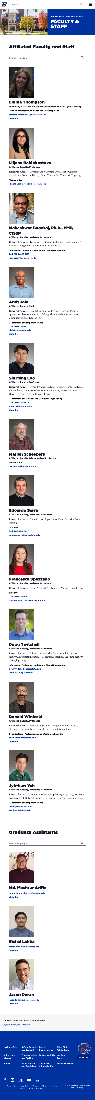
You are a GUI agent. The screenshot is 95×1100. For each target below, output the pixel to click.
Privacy (35, 1086)
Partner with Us (47, 1055)
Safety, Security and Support (29, 1048)
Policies (22, 1089)
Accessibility (24, 1086)
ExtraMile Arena (65, 1063)
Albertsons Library (9, 1056)
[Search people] (82, 57)
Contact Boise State (36, 1089)
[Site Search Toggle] (81, 4)
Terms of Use (11, 1086)
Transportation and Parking (29, 1056)
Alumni (7, 1063)
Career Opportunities (46, 1048)
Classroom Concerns (49, 1086)
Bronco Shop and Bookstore (29, 1064)
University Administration (46, 1064)
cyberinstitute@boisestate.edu (17, 1025)
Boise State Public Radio (63, 1048)
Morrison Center (61, 1056)
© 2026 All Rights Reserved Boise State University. (77, 1087)
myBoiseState (11, 1047)
